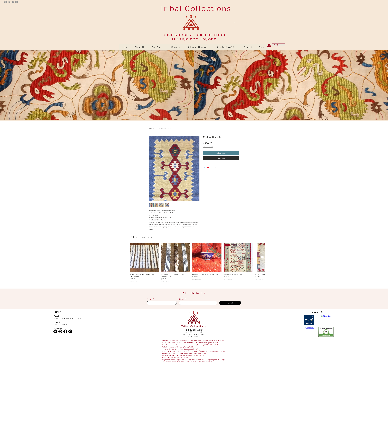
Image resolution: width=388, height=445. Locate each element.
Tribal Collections (194, 8)
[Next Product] (262, 257)
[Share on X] (216, 167)
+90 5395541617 (60, 324)
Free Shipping (208, 147)
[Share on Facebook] (204, 167)
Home (151, 128)
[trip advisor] (5, 2)
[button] (278, 44)
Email (182, 299)
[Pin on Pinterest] (208, 167)
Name (150, 299)
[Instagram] (60, 331)
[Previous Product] (132, 257)
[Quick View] (144, 257)
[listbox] (278, 44)
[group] (197, 265)
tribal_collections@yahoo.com (67, 318)
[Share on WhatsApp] (212, 167)
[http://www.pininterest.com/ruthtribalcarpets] (16, 2)
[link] (269, 45)
